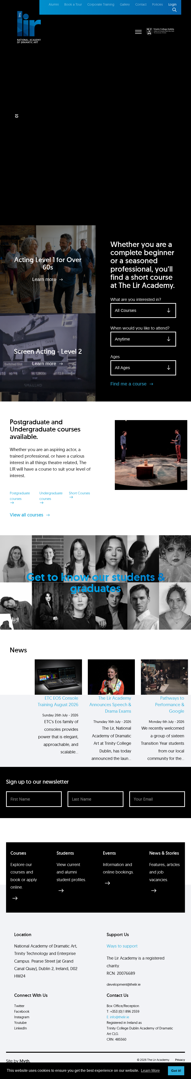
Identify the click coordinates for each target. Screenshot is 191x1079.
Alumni (54, 4)
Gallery (125, 4)
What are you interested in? (135, 299)
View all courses (27, 515)
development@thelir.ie (123, 984)
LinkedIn (20, 1028)
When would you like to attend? (139, 328)
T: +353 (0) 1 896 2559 (123, 1011)
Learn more (45, 279)
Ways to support (122, 946)
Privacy (180, 1060)
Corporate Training (100, 4)
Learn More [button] (150, 1070)
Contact (141, 4)
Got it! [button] (176, 1070)
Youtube (20, 1022)
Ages (115, 356)
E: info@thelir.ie (118, 1017)
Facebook (21, 1011)
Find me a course (129, 383)
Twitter (19, 1006)
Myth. (25, 1061)
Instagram (21, 1017)
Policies (157, 4)
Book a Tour (73, 4)
